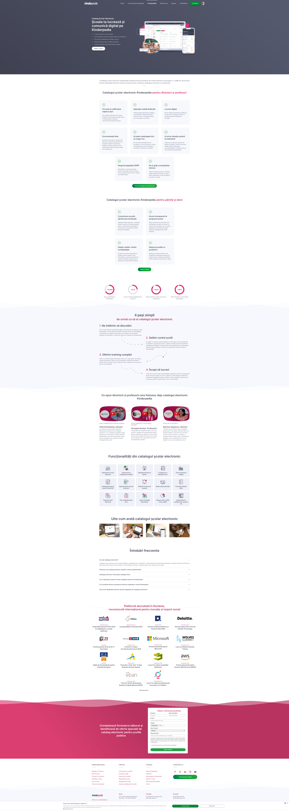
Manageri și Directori (98, 771)
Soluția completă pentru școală (127, 784)
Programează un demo (185, 777)
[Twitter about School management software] (180, 771)
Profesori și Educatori (98, 776)
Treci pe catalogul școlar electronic (144, 186)
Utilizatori (148, 774)
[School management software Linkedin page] (185, 771)
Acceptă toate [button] (185, 806)
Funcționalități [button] (152, 3)
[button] (115, 809)
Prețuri (148, 784)
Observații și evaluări (125, 776)
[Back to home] (91, 3)
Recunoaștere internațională (154, 776)
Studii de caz (164, 3)
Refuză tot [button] (212, 806)
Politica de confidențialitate (99, 800)
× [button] (287, 803)
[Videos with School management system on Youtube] (195, 771)
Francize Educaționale (98, 784)
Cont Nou (195, 3)
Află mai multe (143, 690)
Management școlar (124, 779)
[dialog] (144, 806)
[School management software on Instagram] (190, 771)
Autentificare (183, 3)
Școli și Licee (95, 781)
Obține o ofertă (98, 48)
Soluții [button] (122, 3)
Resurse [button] (173, 3)
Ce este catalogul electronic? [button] (108, 560)
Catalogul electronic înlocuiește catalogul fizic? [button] (114, 574)
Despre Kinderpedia (151, 771)
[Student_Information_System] (203, 3)
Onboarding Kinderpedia (153, 781)
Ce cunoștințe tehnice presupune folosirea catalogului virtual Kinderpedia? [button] (123, 584)
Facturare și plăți (123, 774)
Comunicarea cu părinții (125, 771)
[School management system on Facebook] (175, 771)
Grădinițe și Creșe (97, 779)
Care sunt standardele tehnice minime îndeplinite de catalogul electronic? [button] (123, 589)
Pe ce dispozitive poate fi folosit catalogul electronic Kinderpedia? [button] (121, 579)
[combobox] (285, 803)
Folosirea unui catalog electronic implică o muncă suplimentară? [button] (120, 569)
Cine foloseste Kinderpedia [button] (136, 3)
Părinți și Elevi (96, 774)
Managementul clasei (125, 781)
